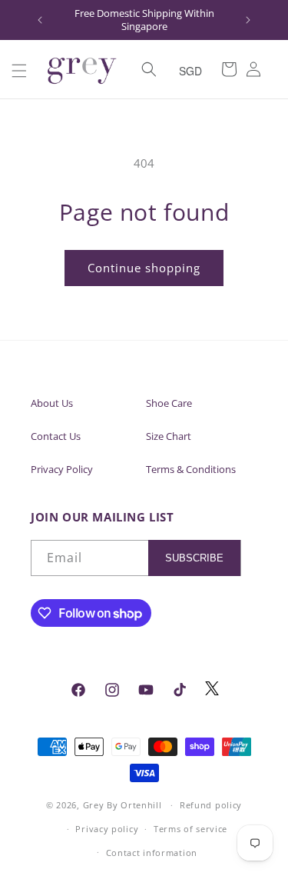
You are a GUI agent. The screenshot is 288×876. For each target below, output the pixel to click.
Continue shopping (144, 267)
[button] (19, 71)
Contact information (151, 852)
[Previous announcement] (40, 20)
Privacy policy (106, 828)
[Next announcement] (248, 20)
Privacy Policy (62, 469)
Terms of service (190, 828)
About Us (52, 403)
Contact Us (56, 436)
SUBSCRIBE (194, 558)
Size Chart (168, 436)
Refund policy (211, 805)
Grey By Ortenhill (122, 805)
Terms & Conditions (191, 469)
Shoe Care (169, 403)
